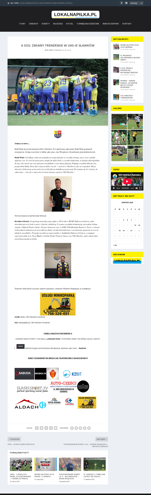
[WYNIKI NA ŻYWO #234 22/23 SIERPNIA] (116, 47)
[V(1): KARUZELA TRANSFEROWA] (116, 97)
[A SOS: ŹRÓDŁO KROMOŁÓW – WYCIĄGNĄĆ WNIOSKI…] (116, 70)
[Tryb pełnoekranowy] (140, 188)
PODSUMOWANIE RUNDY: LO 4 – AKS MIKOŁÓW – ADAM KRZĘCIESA (69, 476)
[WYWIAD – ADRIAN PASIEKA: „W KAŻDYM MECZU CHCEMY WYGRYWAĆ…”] (116, 82)
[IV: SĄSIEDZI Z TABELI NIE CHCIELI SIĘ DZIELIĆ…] (95, 464)
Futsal (69, 24)
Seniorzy (33, 24)
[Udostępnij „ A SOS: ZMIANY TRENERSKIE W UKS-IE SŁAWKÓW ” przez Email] (55, 428)
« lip (115, 245)
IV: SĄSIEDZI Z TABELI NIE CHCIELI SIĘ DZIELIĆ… (94, 475)
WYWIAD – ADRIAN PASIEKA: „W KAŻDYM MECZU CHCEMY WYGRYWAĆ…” (128, 84)
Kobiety (46, 24)
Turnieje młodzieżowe (88, 24)
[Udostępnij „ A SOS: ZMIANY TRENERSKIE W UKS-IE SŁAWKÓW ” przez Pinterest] (51, 428)
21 (131, 230)
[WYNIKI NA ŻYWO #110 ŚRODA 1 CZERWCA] (45, 464)
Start (22, 24)
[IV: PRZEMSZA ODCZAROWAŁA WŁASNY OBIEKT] (116, 57)
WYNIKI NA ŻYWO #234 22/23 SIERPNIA (129, 46)
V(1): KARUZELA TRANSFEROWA (126, 96)
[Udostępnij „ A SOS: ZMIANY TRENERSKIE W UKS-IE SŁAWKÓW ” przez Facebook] (36, 428)
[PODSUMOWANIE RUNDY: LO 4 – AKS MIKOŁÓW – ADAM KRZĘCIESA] (70, 464)
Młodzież (58, 24)
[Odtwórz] (114, 188)
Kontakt (127, 24)
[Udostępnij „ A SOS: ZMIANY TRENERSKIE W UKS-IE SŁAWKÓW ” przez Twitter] (41, 428)
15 (135, 225)
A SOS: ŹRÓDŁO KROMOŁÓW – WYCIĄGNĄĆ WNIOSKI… (129, 70)
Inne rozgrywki (111, 24)
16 (139, 225)
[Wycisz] (136, 188)
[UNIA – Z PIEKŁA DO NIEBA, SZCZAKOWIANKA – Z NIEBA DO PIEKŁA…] (21, 464)
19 (124, 230)
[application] (127, 181)
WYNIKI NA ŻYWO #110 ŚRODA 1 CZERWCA (44, 475)
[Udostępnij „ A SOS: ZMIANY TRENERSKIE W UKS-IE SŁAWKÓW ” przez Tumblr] (46, 428)
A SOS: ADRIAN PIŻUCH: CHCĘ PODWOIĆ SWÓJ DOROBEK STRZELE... (46, 3)
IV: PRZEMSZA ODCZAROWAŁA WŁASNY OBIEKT (130, 57)
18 (119, 230)
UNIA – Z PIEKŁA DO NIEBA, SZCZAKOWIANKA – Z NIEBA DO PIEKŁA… (20, 476)
